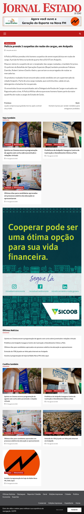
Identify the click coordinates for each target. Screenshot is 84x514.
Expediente (69, 503)
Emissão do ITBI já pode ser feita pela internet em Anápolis (26, 351)
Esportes (15, 497)
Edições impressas (56, 494)
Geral (45, 494)
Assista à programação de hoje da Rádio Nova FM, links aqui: (26, 356)
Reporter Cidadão (34, 494)
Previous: (23, 106)
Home (78, 503)
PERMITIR (74, 510)
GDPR (13, 511)
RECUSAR (59, 510)
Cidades (68, 494)
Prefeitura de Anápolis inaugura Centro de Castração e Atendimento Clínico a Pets (62, 151)
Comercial (42, 503)
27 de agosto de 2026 (12, 159)
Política (76, 494)
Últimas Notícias (10, 43)
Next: (64, 106)
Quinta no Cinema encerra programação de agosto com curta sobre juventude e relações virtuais (20, 153)
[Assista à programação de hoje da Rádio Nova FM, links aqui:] (22, 463)
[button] (5, 33)
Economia (6, 497)
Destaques (8, 144)
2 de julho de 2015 (11, 50)
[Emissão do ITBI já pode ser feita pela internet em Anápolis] (62, 423)
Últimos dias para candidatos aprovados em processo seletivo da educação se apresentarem (21, 196)
